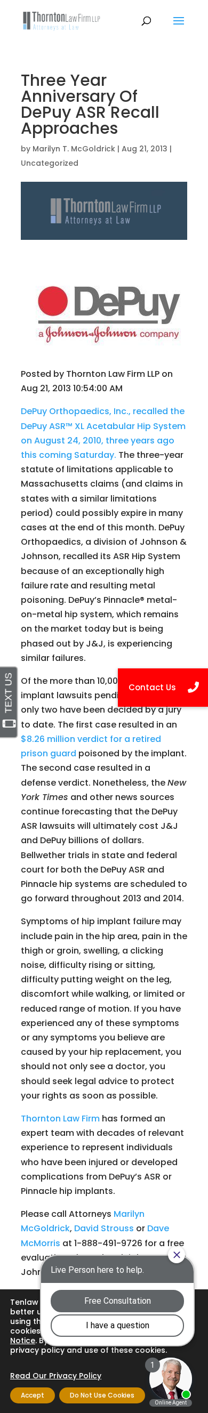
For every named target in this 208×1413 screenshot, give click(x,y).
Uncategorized (49, 163)
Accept (32, 1395)
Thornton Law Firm (60, 1118)
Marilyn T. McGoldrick (74, 148)
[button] (163, 687)
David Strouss (104, 1228)
